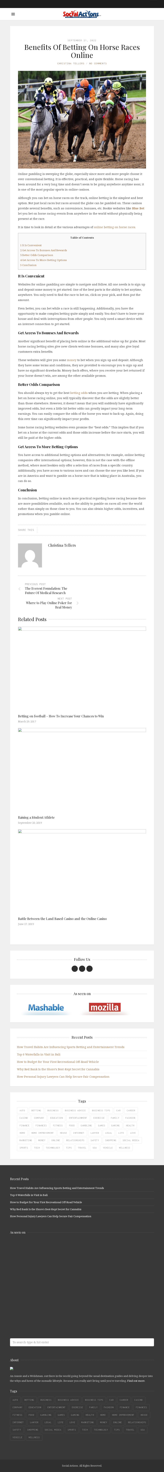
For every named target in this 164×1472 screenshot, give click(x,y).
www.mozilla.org (39, 1262)
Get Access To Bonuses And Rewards (43, 250)
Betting (36, 1110)
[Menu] (13, 14)
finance (24, 1125)
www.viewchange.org (39, 1309)
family (115, 1118)
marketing (26, 1140)
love (133, 1133)
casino (24, 1118)
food (72, 1125)
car (118, 1110)
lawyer (95, 1133)
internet (78, 1133)
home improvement (42, 1133)
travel (82, 1148)
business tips (101, 1110)
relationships (75, 1140)
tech (37, 1148)
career (131, 1110)
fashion (130, 1118)
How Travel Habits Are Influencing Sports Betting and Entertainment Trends (70, 1047)
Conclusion (28, 265)
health (130, 1125)
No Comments (98, 63)
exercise (99, 1118)
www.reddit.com (39, 1278)
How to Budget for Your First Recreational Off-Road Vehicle (58, 1062)
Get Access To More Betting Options (43, 260)
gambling (86, 1125)
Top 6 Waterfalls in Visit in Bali (38, 1054)
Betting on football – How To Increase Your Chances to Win (61, 716)
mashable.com (39, 1246)
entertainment (78, 1118)
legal (108, 1133)
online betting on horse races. (115, 227)
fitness (58, 1125)
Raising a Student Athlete (36, 817)
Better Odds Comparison (36, 255)
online (56, 1140)
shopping (110, 1140)
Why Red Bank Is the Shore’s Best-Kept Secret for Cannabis (58, 1069)
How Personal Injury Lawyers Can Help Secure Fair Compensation (63, 1076)
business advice (75, 1110)
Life (121, 1133)
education (56, 1118)
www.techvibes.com (39, 1293)
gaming (115, 1125)
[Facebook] (75, 969)
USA (95, 1148)
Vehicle (108, 1148)
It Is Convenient (31, 245)
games (101, 1125)
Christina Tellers (70, 63)
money (71, 360)
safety (95, 1140)
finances (41, 1125)
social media (131, 1140)
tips (69, 1148)
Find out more (136, 1381)
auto (22, 1110)
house (63, 1133)
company (39, 1118)
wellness (124, 1148)
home (22, 1133)
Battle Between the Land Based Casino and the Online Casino (63, 919)
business (53, 1110)
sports (24, 1148)
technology (53, 1148)
